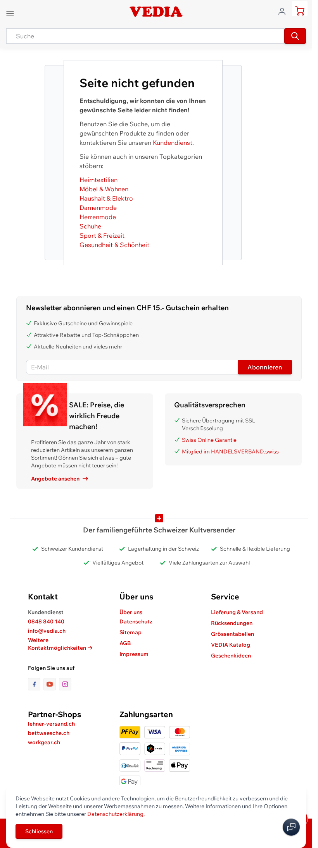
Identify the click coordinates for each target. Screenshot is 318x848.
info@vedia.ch (47, 630)
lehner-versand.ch (51, 723)
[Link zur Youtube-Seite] (51, 684)
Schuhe (90, 226)
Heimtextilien (99, 180)
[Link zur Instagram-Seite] (65, 684)
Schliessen (39, 831)
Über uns (130, 612)
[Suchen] (295, 36)
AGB (125, 643)
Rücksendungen (231, 623)
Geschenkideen (231, 655)
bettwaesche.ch (48, 733)
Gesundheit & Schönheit (114, 245)
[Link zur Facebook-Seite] (35, 684)
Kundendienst (172, 142)
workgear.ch (44, 742)
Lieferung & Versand (237, 612)
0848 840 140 (46, 621)
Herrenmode (98, 217)
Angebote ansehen (55, 478)
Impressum (134, 654)
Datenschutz (135, 621)
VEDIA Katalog (230, 644)
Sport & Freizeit (102, 235)
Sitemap (130, 632)
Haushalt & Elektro (106, 198)
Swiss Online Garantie (209, 439)
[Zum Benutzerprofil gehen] (284, 11)
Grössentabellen (232, 633)
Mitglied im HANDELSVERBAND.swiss (230, 451)
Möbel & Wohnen (104, 189)
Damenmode (98, 207)
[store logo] (156, 11)
